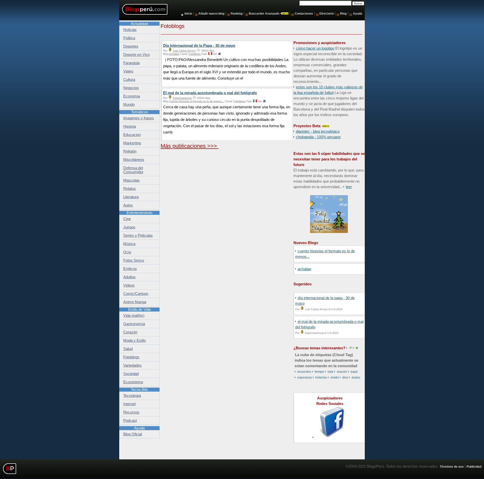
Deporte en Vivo (136, 55)
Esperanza (304, 377)
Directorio (326, 13)
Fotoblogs (195, 53)
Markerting (132, 143)
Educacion (132, 135)
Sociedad (131, 374)
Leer (349, 187)
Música (129, 244)
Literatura (131, 197)
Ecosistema (133, 382)
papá (354, 371)
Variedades (132, 365)
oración (342, 371)
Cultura (129, 80)
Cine (127, 219)
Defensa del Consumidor (133, 170)
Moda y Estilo (134, 340)
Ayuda (357, 13)
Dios (345, 377)
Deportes (130, 46)
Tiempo (319, 371)
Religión (129, 151)
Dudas (356, 377)
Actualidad (139, 24)
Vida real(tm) (133, 316)
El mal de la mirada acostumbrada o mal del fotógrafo (210, 93)
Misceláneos (133, 160)
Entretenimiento (139, 213)
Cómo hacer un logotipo (315, 48)
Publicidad (474, 466)
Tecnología (132, 396)
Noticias (130, 30)
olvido (334, 377)
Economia (131, 96)
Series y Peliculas (138, 235)
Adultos (129, 277)
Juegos (129, 227)
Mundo (129, 104)
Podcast (130, 421)
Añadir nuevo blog (211, 13)
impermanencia (182, 97)
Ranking (237, 13)
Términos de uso (452, 466)
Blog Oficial (132, 434)
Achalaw (304, 269)
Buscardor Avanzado (264, 13)
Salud (128, 349)
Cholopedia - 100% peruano (318, 137)
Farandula (131, 63)
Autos (128, 205)
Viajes (128, 71)
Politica (129, 38)
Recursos (131, 412)
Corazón (130, 332)
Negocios (131, 88)
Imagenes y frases (138, 118)
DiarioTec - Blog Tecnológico (318, 131)
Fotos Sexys (133, 260)
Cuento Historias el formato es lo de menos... (196, 101)
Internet (129, 404)
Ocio (127, 252)
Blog (343, 13)
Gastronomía (134, 324)
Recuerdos (304, 371)
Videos (129, 285)
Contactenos (304, 13)
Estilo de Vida (139, 309)
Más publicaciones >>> (190, 146)
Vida (330, 371)
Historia (129, 126)
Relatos (129, 189)
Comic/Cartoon (135, 294)
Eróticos (130, 269)
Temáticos (139, 112)
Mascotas (131, 180)
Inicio (188, 13)
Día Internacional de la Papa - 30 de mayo (199, 46)
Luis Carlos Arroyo (184, 50)
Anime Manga (134, 302)
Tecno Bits (139, 390)
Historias (321, 377)
